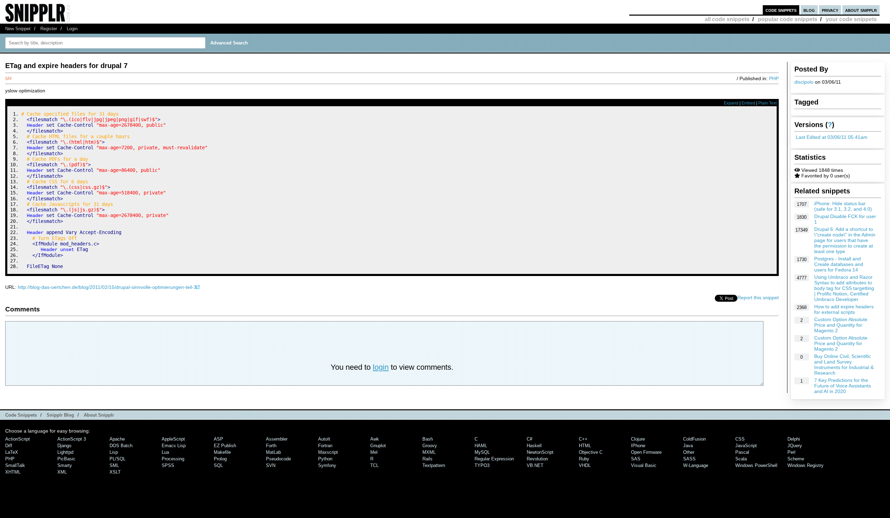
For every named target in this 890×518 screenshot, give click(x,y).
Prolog (220, 458)
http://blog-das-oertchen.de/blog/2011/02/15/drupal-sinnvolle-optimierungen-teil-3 (107, 287)
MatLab (273, 452)
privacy (830, 10)
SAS (635, 458)
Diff (8, 445)
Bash (427, 439)
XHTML (13, 472)
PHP (774, 78)
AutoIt (324, 439)
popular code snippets (787, 19)
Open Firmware (646, 452)
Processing (173, 458)
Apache (117, 439)
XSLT (115, 472)
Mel (374, 452)
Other (688, 452)
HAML (481, 445)
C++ (583, 439)
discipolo (804, 82)
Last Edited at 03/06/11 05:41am (831, 137)
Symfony (327, 465)
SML (114, 465)
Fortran (325, 445)
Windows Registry (805, 465)
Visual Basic (643, 465)
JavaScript (746, 445)
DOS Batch (121, 445)
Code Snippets (21, 415)
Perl (791, 452)
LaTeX (11, 452)
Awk (374, 439)
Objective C (590, 452)
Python (325, 458)
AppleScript (173, 439)
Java (688, 445)
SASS (689, 458)
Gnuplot (378, 445)
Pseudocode (278, 458)
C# (529, 439)
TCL (374, 465)
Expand (731, 103)
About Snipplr (99, 415)
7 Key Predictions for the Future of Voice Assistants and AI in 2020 (842, 385)
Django (64, 445)
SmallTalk (15, 465)
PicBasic (66, 458)
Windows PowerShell (756, 465)
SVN (270, 465)
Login (72, 28)
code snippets (781, 10)
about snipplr (861, 10)
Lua (165, 452)
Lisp (114, 452)
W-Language (695, 465)
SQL (218, 465)
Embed (748, 103)
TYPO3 (482, 465)
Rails (427, 458)
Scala (741, 458)
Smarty (64, 465)
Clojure (638, 439)
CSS (740, 439)
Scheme (795, 458)
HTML (585, 445)
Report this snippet (758, 297)
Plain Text (767, 103)
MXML (429, 452)
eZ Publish (225, 445)
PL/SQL (118, 458)
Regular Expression (494, 458)
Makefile (222, 452)
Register (48, 28)
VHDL (585, 465)
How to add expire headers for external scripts (844, 309)
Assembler (277, 439)
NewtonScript (540, 452)
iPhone (638, 445)
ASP (218, 439)
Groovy (429, 445)
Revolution (537, 458)
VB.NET (535, 465)
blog (809, 10)
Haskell (534, 445)
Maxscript (328, 452)
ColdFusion (694, 439)
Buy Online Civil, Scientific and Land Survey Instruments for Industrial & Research (844, 364)
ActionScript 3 (71, 439)
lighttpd (65, 452)
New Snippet (18, 28)
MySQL (482, 452)
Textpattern (433, 465)
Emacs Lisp (174, 445)
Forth (271, 445)
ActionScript (17, 439)
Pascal (742, 452)
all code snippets (727, 19)
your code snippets (851, 19)
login (381, 367)
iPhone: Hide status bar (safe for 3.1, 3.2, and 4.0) (843, 206)
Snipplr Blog (60, 415)
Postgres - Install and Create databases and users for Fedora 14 (838, 264)
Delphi (793, 439)
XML (62, 472)
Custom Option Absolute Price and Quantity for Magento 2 (840, 325)
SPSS (168, 465)
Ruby (584, 458)
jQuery (794, 445)
